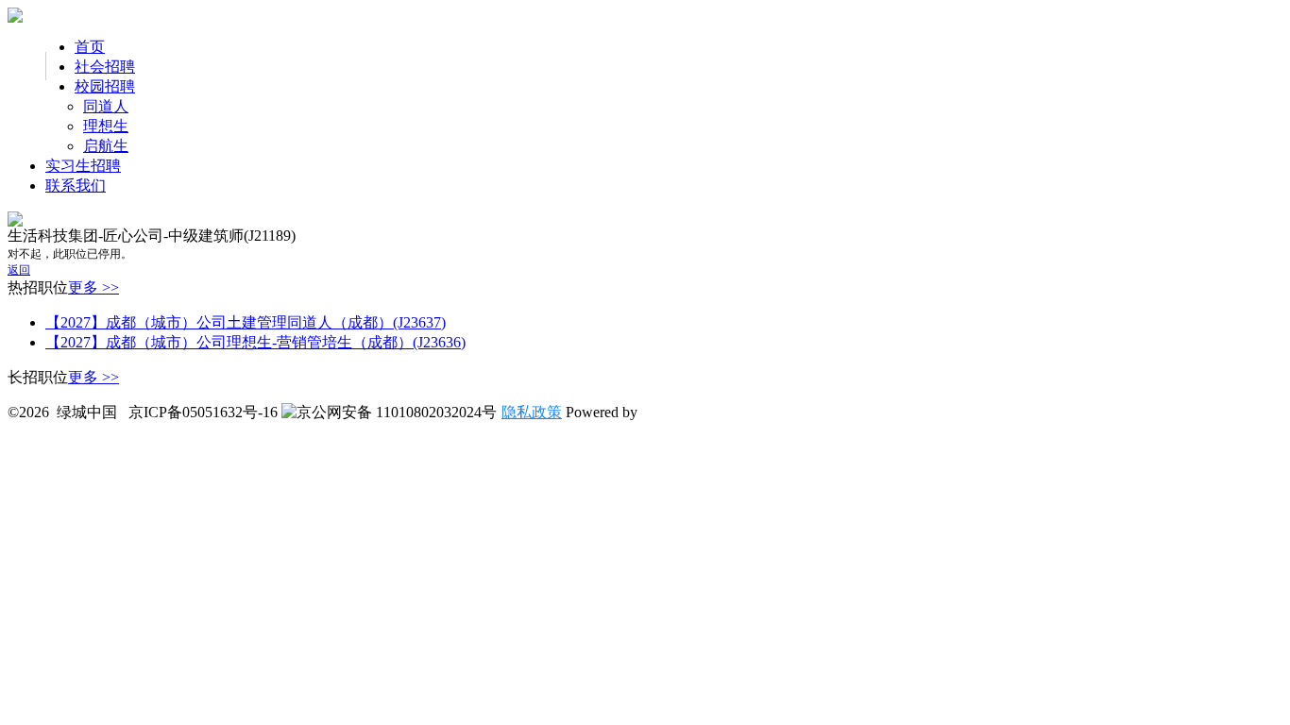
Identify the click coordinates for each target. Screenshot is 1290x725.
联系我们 (75, 185)
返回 (19, 270)
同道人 (105, 106)
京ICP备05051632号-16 (203, 412)
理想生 (105, 126)
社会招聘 (105, 67)
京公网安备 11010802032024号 (397, 412)
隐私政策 (531, 412)
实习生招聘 (83, 166)
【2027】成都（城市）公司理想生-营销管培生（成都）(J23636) (255, 342)
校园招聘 (105, 86)
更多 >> (93, 287)
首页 (90, 47)
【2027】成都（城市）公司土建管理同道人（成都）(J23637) (245, 322)
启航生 (105, 146)
